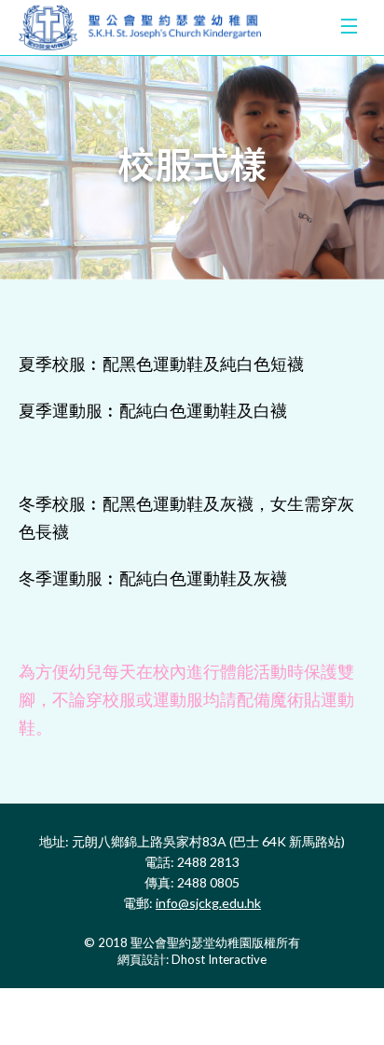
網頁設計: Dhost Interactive (192, 959)
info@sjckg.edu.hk (208, 903)
